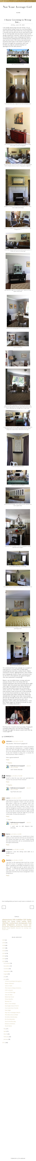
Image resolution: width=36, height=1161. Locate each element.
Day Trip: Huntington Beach (12, 1012)
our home (11, 921)
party (4, 925)
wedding (26, 928)
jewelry (19, 926)
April (5, 1031)
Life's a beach (9, 990)
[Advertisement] (9, 1079)
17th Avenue (21, 1158)
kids (30, 925)
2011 (3, 1042)
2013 (3, 958)
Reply (7, 759)
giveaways (19, 925)
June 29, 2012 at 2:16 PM (15, 798)
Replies (10, 763)
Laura (8, 798)
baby (29, 919)
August (6, 974)
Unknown (9, 741)
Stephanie (9, 849)
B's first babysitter (10, 1019)
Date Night (8, 1010)
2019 (3, 942)
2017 (3, 948)
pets (22, 926)
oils (22, 928)
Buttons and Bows (10, 1023)
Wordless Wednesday (11, 1017)
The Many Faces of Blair (11, 1015)
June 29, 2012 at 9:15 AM (17, 741)
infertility (5, 923)
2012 (3, 961)
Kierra (8, 834)
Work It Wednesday (10, 1021)
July (5, 976)
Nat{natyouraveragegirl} (17, 765)
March (6, 1034)
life (14, 919)
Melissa (8, 775)
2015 (3, 953)
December (7, 963)
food (29, 923)
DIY (24, 919)
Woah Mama (8, 1026)
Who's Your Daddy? (10, 1003)
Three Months (9, 999)
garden (4, 928)
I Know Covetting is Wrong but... (13, 981)
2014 (3, 956)
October (6, 968)
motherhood (13, 923)
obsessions (7, 919)
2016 (3, 950)
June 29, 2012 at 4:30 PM (15, 834)
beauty (26, 925)
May (5, 1028)
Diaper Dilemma (9, 983)
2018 (3, 945)
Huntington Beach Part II (12, 1006)
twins (29, 921)
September (7, 971)
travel (18, 921)
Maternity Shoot (9, 997)
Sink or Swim (8, 985)
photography (23, 923)
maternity (18, 928)
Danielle (8, 860)
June (5, 979)
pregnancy (11, 925)
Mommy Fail (8, 1001)
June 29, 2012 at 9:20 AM (16, 775)
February (6, 1036)
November (7, 966)
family (4, 921)
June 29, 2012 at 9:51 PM (17, 860)
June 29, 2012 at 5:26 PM (18, 849)
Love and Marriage (10, 992)
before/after (27, 926)
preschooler (5, 926)
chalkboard (13, 926)
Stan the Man (8, 994)
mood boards (11, 928)
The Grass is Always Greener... (13, 988)
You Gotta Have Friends (11, 1008)
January (6, 1039)
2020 (3, 940)
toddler (19, 919)
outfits (24, 921)
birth (7, 929)
